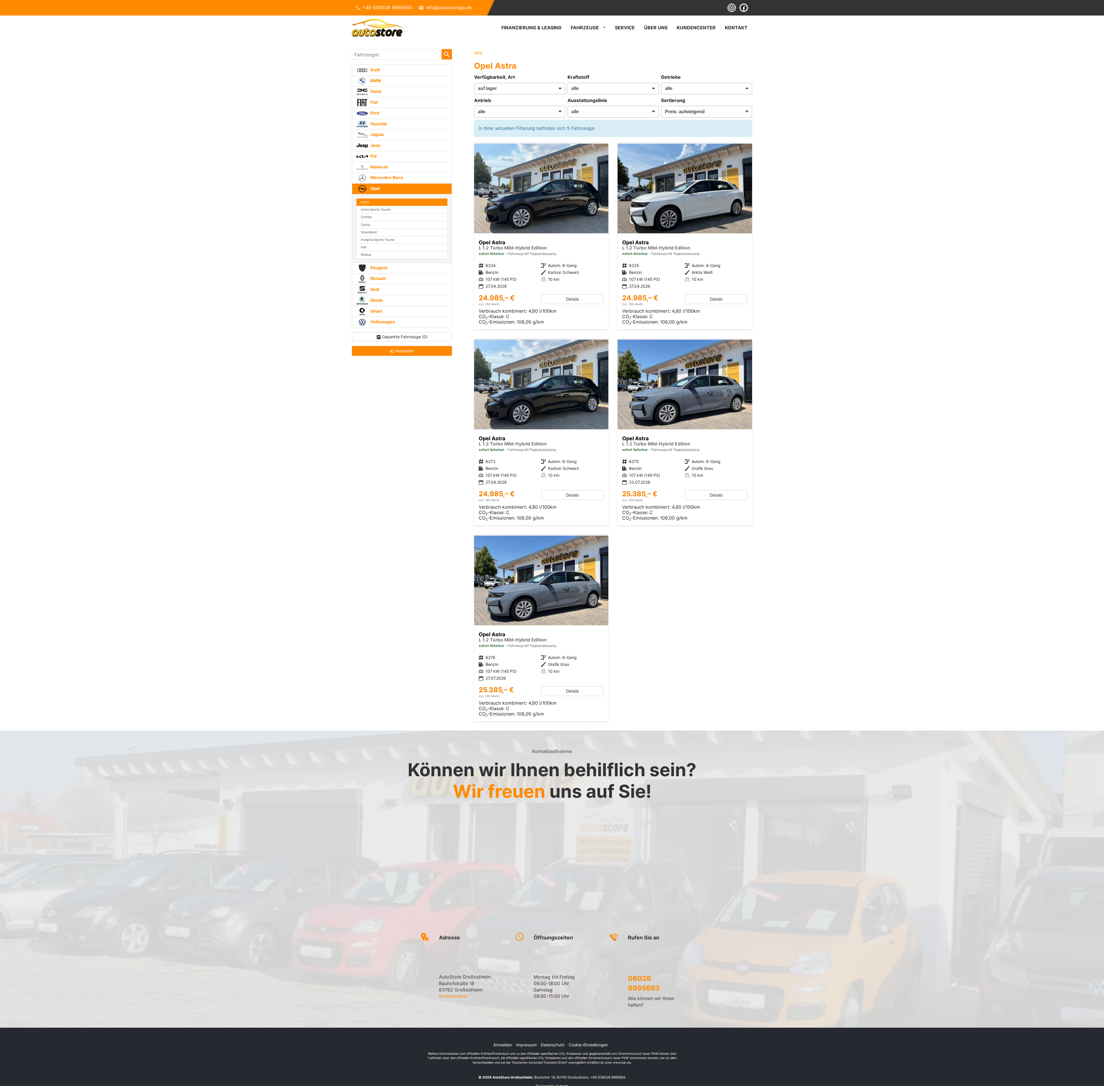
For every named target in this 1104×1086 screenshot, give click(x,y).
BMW (375, 80)
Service (625, 27)
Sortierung (673, 100)
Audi (374, 69)
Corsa (365, 225)
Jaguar (376, 134)
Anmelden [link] (404, 350)
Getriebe (671, 77)
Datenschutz (553, 1044)
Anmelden (502, 1044)
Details (572, 299)
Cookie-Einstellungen (588, 1044)
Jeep (374, 145)
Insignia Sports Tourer (378, 240)
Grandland (369, 232)
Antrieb (482, 100)
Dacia (375, 91)
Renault (377, 278)
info (478, 53)
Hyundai (378, 123)
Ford (374, 112)
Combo (366, 217)
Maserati (378, 166)
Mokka (366, 255)
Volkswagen (382, 321)
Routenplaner (453, 996)
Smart (375, 311)
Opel (374, 188)
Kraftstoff (578, 77)
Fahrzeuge (585, 27)
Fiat (373, 102)
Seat (374, 289)
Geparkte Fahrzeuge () (405, 336)
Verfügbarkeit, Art (494, 77)
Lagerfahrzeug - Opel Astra (541, 236)
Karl (364, 247)
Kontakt (736, 27)
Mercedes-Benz (386, 177)
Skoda (376, 300)
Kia (373, 155)
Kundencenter (696, 27)
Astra (365, 202)
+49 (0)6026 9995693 (387, 7)
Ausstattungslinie (587, 100)
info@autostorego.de (449, 7)
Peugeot (378, 267)
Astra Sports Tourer (376, 209)
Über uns (656, 27)
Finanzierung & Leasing (531, 27)
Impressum (526, 1044)
